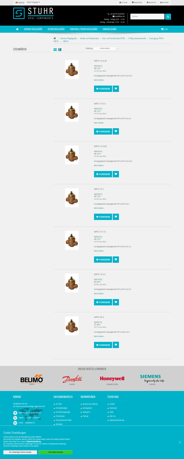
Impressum (113, 408)
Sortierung (89, 49)
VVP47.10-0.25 (100, 61)
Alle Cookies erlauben (55, 452)
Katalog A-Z (86, 412)
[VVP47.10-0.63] (72, 155)
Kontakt (112, 404)
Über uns (112, 416)
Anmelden (165, 3)
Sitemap (85, 416)
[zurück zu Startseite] (55, 38)
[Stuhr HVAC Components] (38, 13)
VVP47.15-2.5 (100, 275)
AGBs (111, 412)
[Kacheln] (55, 50)
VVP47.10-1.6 (100, 232)
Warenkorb (152, 3)
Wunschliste (138, 3)
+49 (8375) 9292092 (117, 14)
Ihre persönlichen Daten (64, 420)
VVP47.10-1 (99, 189)
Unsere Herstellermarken (92, 369)
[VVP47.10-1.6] (72, 240)
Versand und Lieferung (90, 404)
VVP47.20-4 (99, 317)
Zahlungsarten (87, 408)
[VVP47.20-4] (72, 326)
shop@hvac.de (119, 17)
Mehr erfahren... (99, 80)
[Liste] (59, 50)
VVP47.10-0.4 (100, 104)
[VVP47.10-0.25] (72, 70)
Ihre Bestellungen (61, 408)
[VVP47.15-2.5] (72, 283)
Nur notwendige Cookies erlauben (20, 452)
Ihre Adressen (60, 416)
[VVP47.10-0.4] (72, 112)
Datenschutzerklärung (117, 420)
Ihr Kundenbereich (63, 397)
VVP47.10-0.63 (100, 146)
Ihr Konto (124, 3)
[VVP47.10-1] (72, 198)
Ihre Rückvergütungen (63, 412)
